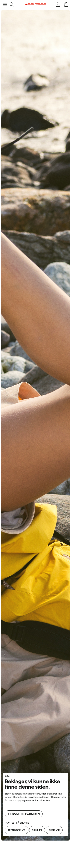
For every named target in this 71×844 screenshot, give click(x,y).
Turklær (54, 830)
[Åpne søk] (11, 4)
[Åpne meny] (4, 4)
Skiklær (37, 830)
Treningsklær (17, 830)
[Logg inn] (57, 4)
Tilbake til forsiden (24, 813)
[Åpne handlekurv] (66, 4)
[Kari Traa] (35, 4)
